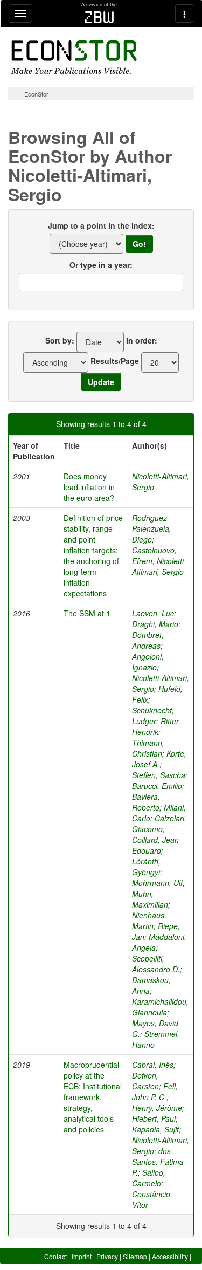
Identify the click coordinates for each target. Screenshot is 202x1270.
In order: (141, 340)
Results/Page (114, 360)
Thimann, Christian (148, 748)
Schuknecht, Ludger (153, 715)
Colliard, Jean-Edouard (157, 845)
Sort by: (59, 340)
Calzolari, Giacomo (159, 823)
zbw (99, 17)
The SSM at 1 (87, 613)
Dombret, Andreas (148, 640)
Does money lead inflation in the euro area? (89, 487)
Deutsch (179, 1265)
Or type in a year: (101, 264)
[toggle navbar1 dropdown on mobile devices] (20, 13)
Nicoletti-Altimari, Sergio (159, 566)
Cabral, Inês (152, 1064)
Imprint (82, 1256)
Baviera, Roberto (146, 802)
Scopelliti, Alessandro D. (156, 963)
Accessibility (170, 1256)
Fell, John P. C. (155, 1091)
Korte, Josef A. (159, 759)
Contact (55, 1256)
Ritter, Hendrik (156, 726)
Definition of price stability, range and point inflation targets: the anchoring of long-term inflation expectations (93, 555)
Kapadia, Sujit (155, 1129)
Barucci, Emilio (157, 785)
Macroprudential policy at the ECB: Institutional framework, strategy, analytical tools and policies (93, 1097)
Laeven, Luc (153, 613)
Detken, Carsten (145, 1080)
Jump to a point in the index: (101, 225)
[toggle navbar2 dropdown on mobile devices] (184, 13)
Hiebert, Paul (154, 1118)
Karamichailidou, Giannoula (160, 1007)
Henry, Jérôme (157, 1107)
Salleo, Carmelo (148, 1178)
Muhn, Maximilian (150, 899)
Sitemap (135, 1256)
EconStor (36, 94)
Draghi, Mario (155, 624)
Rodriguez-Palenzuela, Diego (151, 528)
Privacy (107, 1256)
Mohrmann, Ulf (157, 882)
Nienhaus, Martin (149, 920)
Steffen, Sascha (158, 775)
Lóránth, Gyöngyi (146, 866)
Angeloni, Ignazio (148, 661)
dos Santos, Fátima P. (158, 1161)
